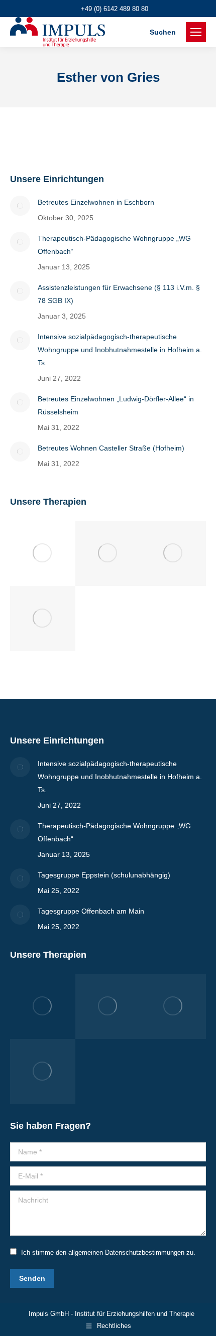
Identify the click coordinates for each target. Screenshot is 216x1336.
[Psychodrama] (108, 553)
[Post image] (20, 206)
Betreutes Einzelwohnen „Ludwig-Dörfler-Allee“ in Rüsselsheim (116, 405)
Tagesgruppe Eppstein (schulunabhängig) (104, 875)
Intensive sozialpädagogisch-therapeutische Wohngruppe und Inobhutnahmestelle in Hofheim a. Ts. (120, 350)
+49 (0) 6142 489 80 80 (114, 9)
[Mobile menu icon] (196, 32)
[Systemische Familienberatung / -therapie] (173, 553)
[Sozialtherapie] (42, 553)
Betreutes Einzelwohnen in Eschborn (96, 202)
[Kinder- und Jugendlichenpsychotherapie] (42, 618)
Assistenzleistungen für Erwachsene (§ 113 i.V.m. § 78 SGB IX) (119, 294)
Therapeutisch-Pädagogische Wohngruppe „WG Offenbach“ (114, 244)
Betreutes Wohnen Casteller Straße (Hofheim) (111, 448)
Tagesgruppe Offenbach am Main (91, 911)
